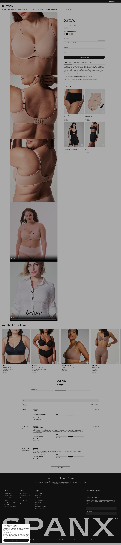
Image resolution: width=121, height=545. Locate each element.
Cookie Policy (26, 537)
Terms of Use (11, 535)
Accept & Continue (16, 540)
